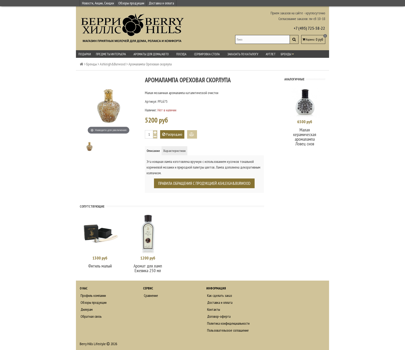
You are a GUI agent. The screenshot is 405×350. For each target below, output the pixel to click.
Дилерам (86, 309)
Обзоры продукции (131, 3)
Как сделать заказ (219, 295)
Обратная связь (91, 316)
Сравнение (150, 295)
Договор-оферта (218, 316)
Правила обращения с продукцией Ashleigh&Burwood (204, 183)
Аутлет (271, 54)
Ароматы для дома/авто (151, 54)
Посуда (181, 54)
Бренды (286, 54)
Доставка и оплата (161, 3)
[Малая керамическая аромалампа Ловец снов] (304, 102)
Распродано (173, 134)
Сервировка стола (207, 54)
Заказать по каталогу (243, 54)
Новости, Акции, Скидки (98, 3)
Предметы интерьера (111, 54)
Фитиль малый (100, 266)
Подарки (84, 54)
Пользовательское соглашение (227, 330)
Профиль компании (93, 295)
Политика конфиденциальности (228, 323)
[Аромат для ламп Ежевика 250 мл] (148, 234)
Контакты (213, 309)
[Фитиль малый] (100, 234)
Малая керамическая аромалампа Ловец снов (304, 136)
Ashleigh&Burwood (113, 64)
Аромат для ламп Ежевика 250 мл (148, 268)
